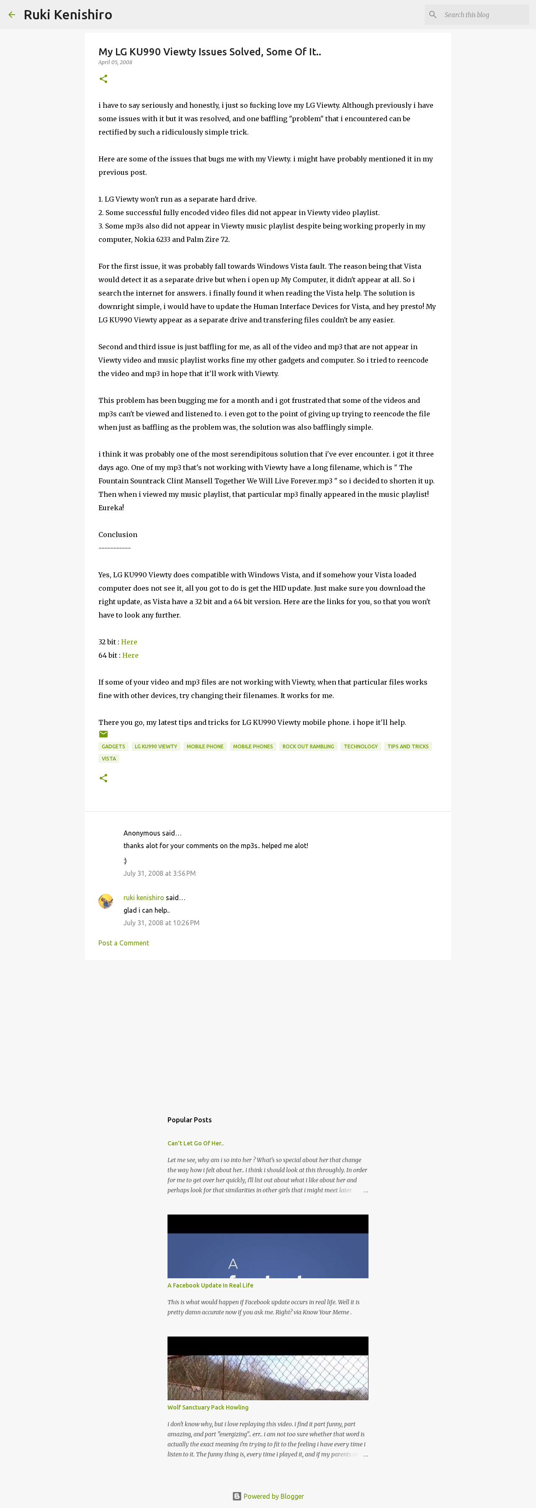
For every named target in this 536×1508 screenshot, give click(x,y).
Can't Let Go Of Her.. (196, 1143)
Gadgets (113, 746)
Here (129, 642)
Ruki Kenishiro (68, 14)
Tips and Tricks (408, 746)
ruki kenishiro (144, 897)
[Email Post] (103, 737)
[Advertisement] (268, 1031)
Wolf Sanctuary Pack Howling (208, 1407)
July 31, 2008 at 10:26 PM (162, 923)
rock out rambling (308, 746)
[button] (103, 79)
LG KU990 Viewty (156, 746)
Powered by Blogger (273, 1496)
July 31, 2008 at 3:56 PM (160, 873)
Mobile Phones (253, 746)
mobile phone (205, 746)
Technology (361, 746)
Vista (109, 758)
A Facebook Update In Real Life (210, 1285)
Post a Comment (123, 943)
